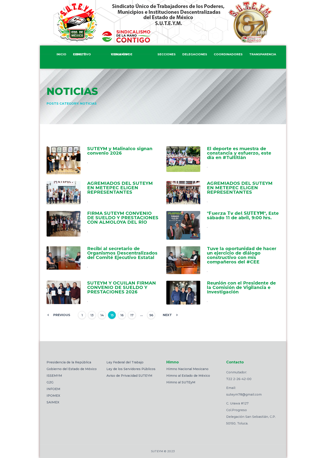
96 (151, 315)
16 (122, 315)
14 (102, 315)
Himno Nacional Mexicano (187, 369)
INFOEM (53, 389)
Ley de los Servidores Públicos (130, 369)
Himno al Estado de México (188, 376)
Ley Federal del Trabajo (124, 362)
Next (167, 315)
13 (92, 315)
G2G (50, 382)
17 (132, 315)
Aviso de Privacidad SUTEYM (129, 376)
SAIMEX (53, 402)
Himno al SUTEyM (180, 382)
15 (112, 315)
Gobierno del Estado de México (72, 369)
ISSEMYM (54, 376)
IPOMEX (53, 396)
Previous (61, 315)
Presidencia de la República (69, 362)
